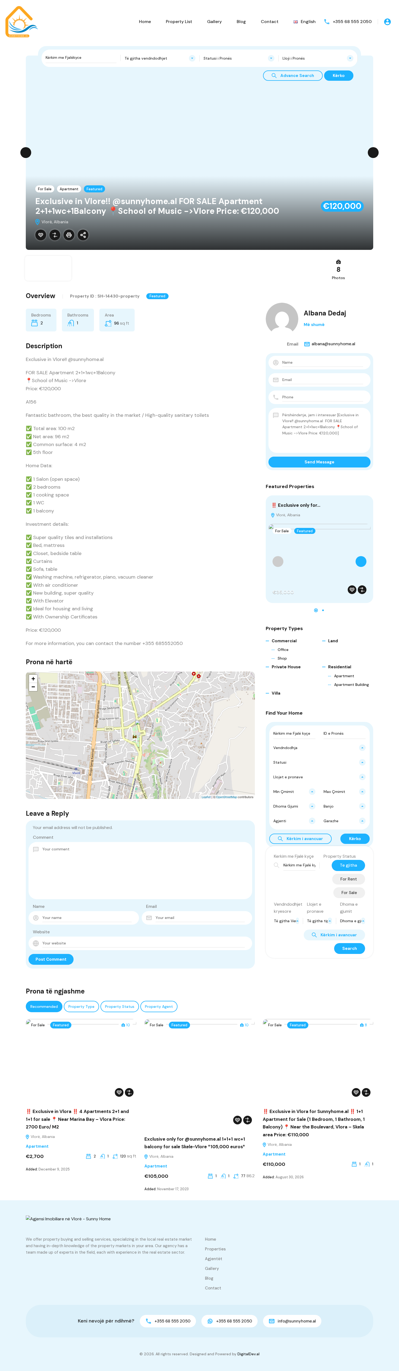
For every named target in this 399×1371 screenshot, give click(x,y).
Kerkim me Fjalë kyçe (294, 856)
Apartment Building (351, 684)
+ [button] (33, 678)
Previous (25, 152)
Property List (179, 21)
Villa (276, 693)
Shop (282, 658)
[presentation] (278, 561)
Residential (339, 667)
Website (41, 932)
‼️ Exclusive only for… (295, 505)
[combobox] (160, 58)
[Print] (69, 235)
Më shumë (314, 324)
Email (151, 906)
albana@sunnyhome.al (333, 344)
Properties (215, 1249)
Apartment (69, 189)
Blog (241, 21)
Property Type (81, 1006)
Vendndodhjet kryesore (288, 907)
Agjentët (213, 1259)
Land (333, 641)
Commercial (284, 641)
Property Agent (159, 1006)
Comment (43, 837)
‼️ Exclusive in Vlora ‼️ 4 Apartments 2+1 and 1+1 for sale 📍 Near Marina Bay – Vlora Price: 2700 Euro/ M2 (77, 1119)
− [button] (33, 686)
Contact (269, 21)
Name (39, 906)
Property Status (340, 856)
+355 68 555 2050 (352, 21)
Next (373, 152)
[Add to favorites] (40, 235)
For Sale (45, 189)
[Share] (83, 235)
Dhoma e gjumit (349, 907)
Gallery (214, 21)
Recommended (44, 1006)
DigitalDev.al (248, 1353)
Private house (286, 667)
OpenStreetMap (226, 797)
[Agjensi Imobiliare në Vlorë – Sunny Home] (21, 21)
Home (145, 21)
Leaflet (206, 797)
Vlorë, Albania (287, 514)
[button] (316, 610)
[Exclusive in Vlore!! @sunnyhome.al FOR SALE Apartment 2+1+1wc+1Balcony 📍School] (140, 727)
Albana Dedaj (325, 313)
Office (283, 649)
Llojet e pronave (315, 907)
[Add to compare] (54, 235)
